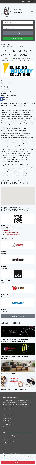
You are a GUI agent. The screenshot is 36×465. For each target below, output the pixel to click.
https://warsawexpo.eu (13, 234)
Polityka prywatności (9, 442)
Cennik (5, 426)
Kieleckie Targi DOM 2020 (9, 373)
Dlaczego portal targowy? (10, 436)
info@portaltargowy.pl (12, 453)
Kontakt (5, 444)
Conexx (3, 309)
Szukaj (18, 33)
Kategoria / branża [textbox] (8, 28)
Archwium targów (8, 424)
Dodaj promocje (19, 38)
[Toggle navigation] (32, 11)
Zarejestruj (32, 2)
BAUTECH (4, 266)
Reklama (5, 438)
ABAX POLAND (5, 280)
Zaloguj (25, 2)
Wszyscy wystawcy (18, 316)
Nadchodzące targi (8, 422)
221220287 (7, 230)
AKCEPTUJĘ (18, 462)
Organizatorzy (7, 418)
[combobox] (18, 27)
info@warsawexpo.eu (11, 232)
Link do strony (5, 99)
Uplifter (3, 251)
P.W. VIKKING (5, 295)
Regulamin (6, 440)
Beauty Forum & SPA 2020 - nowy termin (13, 389)
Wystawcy (6, 420)
